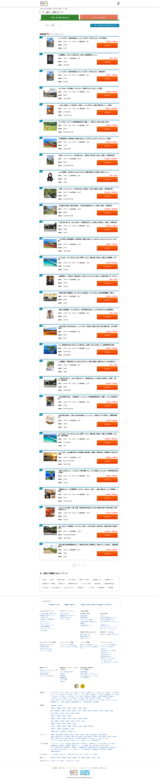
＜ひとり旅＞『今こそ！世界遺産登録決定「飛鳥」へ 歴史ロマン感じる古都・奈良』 (84, 122)
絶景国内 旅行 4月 (73, 583)
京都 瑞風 (110, 587)
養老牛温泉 (98, 583)
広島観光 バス (81, 587)
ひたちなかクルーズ (69, 587)
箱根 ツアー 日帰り (84, 579)
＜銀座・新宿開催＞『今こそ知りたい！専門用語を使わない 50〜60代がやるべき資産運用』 (86, 309)
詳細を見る (108, 45)
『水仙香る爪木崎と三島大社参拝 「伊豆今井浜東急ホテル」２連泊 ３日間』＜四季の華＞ (85, 205)
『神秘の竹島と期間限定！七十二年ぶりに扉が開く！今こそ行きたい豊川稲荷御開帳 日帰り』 (86, 293)
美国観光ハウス (97, 579)
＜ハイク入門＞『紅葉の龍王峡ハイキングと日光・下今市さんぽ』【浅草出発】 (82, 71)
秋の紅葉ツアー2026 (54, 604)
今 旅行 (52, 579)
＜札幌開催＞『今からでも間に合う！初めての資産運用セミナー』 (78, 55)
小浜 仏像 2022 (56, 587)
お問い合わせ (103, 768)
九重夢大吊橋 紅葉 (109, 583)
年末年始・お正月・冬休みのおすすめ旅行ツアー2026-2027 (96, 604)
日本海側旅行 (101, 587)
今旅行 (44, 579)
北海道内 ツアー (109, 579)
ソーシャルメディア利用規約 (108, 644)
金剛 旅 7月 (62, 583)
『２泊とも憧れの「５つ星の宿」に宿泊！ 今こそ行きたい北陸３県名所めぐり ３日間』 (85, 105)
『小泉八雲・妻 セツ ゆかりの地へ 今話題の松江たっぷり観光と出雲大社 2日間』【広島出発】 (87, 222)
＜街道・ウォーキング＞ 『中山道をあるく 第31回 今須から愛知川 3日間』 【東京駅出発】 (85, 189)
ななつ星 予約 (72, 579)
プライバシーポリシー (72, 768)
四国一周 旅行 (61, 579)
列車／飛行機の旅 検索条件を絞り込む (105, 25)
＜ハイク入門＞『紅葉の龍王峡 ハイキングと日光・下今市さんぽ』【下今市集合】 (82, 38)
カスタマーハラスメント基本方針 (89, 768)
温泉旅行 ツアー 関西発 (49, 583)
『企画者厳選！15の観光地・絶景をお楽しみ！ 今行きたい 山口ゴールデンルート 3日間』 (85, 138)
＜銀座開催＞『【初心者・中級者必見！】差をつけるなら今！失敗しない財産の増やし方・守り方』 (88, 276)
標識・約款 (62, 768)
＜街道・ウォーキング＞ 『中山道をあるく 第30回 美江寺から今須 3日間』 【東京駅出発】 (86, 155)
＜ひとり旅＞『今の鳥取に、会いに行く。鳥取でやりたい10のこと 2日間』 (80, 88)
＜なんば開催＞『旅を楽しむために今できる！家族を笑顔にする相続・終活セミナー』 (84, 172)
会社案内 (55, 768)
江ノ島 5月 (45, 587)
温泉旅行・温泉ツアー (70, 604)
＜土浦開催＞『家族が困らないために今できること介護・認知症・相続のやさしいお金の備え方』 (87, 361)
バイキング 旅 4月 (86, 583)
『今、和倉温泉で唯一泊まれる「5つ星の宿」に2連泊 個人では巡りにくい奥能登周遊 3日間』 (86, 345)
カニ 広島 (91, 587)
